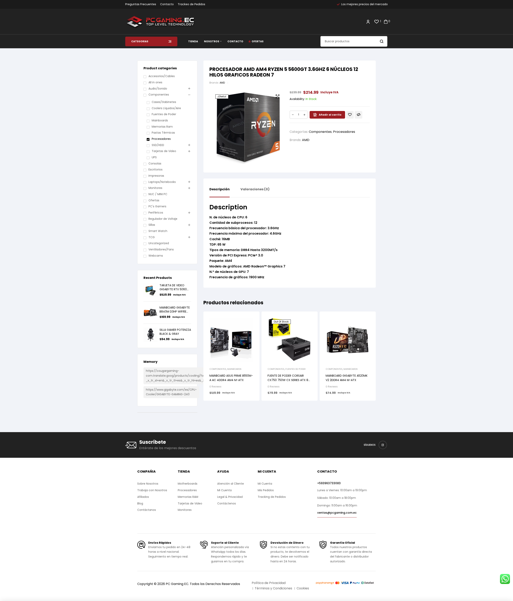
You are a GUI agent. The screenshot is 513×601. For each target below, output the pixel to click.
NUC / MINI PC (157, 194)
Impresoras (156, 176)
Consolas (154, 163)
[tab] (219, 192)
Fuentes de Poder (295, 369)
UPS (154, 157)
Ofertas (153, 200)
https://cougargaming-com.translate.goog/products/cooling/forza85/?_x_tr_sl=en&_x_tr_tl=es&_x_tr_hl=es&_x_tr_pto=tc (183, 375)
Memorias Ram (162, 127)
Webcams (155, 256)
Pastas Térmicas (163, 133)
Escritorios (155, 169)
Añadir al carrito (330, 114)
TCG (151, 237)
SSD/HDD (158, 145)
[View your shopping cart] (386, 21)
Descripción (219, 190)
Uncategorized (158, 243)
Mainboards (234, 369)
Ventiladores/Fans (161, 249)
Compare (358, 115)
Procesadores (344, 131)
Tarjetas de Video (164, 151)
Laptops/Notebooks (162, 182)
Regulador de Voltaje (162, 219)
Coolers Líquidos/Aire (166, 108)
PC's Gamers (157, 206)
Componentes (320, 131)
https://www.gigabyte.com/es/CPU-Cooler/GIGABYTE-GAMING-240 (171, 392)
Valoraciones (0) (255, 190)
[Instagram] (383, 445)
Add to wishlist (350, 115)
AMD (222, 82)
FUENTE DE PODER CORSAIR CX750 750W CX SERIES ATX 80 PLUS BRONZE (289, 380)
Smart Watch (157, 231)
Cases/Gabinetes (164, 102)
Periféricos (155, 213)
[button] (278, 96)
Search (381, 41)
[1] (376, 21)
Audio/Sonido (157, 89)
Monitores (155, 188)
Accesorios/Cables (161, 76)
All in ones (155, 82)
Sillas (151, 225)
